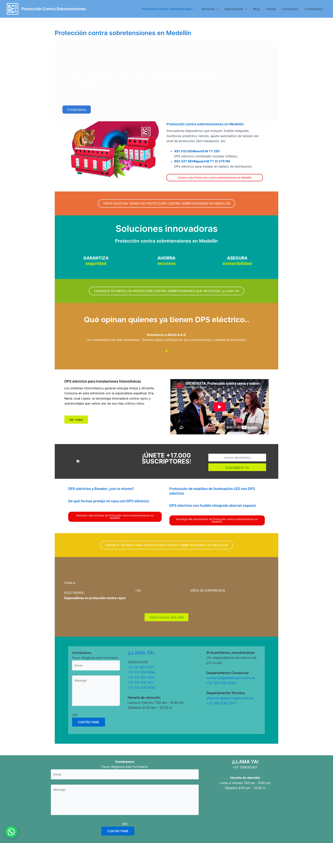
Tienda (271, 9)
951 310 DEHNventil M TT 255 (196, 151)
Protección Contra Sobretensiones (53, 9)
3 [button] (170, 351)
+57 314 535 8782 (221, 683)
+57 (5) (134, 667)
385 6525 (147, 667)
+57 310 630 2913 (141, 677)
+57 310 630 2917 (141, 682)
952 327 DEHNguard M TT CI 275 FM (202, 161)
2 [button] (166, 351)
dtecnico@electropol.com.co (229, 698)
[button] (193, 8)
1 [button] (163, 351)
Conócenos (290, 9)
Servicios (208, 9)
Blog (256, 9)
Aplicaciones (234, 9)
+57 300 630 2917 (221, 703)
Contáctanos (313, 9)
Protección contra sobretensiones (166, 9)
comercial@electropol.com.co (230, 678)
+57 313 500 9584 (141, 672)
